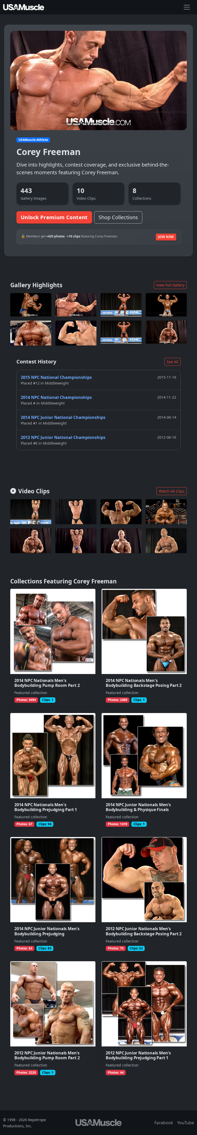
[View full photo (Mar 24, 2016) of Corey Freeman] (121, 304)
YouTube (185, 1123)
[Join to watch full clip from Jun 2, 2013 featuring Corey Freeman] (166, 540)
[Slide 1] (66, 123)
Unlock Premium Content (54, 217)
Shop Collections (118, 217)
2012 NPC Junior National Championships (63, 437)
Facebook (163, 1123)
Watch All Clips (171, 491)
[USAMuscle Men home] (23, 7)
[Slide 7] (121, 123)
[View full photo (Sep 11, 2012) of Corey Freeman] (30, 333)
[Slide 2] (75, 123)
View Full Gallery (170, 285)
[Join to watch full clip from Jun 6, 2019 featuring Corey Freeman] (75, 540)
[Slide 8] (131, 123)
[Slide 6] (112, 123)
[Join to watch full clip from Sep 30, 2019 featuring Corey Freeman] (121, 540)
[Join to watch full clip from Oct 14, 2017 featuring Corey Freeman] (30, 511)
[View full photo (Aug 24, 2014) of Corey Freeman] (30, 304)
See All (172, 361)
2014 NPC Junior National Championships (63, 417)
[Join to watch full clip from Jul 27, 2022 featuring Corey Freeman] (121, 511)
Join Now (166, 237)
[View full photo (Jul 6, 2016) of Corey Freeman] (75, 304)
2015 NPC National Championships (56, 377)
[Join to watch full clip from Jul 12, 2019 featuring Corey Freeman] (30, 540)
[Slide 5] (103, 123)
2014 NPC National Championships (56, 397)
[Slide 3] (84, 123)
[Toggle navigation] (187, 7)
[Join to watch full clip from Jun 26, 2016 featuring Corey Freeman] (166, 511)
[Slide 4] (94, 123)
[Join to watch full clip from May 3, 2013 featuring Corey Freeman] (75, 511)
